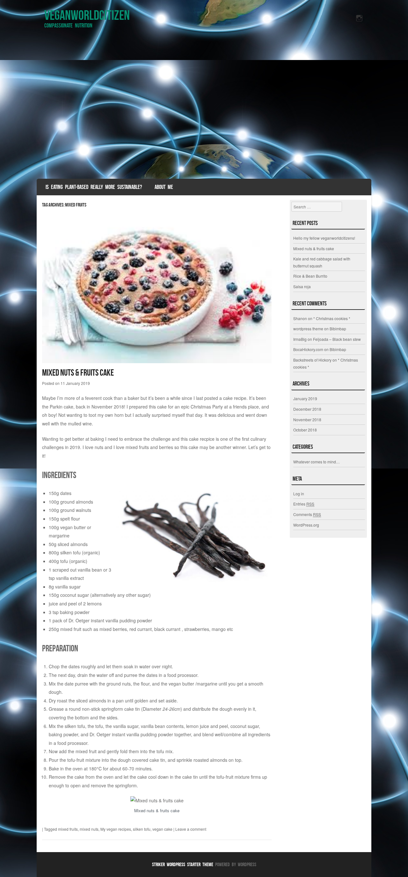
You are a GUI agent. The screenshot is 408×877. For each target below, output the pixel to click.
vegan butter (73, 527)
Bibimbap (338, 328)
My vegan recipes (115, 829)
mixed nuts (89, 829)
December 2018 (307, 409)
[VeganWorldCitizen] (204, 106)
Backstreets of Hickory (312, 360)
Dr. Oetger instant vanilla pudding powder (110, 620)
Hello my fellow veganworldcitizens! (324, 238)
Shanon (300, 318)
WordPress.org (306, 525)
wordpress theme (308, 328)
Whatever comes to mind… (316, 461)
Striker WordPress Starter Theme (182, 864)
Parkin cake (61, 406)
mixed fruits (68, 829)
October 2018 (305, 429)
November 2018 (307, 419)
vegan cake (162, 829)
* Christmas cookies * (331, 318)
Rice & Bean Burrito (310, 276)
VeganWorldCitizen (87, 15)
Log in (298, 493)
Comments (307, 514)
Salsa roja (302, 286)
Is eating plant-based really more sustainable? (94, 187)
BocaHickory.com (308, 349)
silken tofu (141, 829)
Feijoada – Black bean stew (337, 339)
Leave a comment (190, 829)
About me (164, 187)
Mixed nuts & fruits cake (78, 373)
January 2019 (305, 398)
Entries (303, 503)
